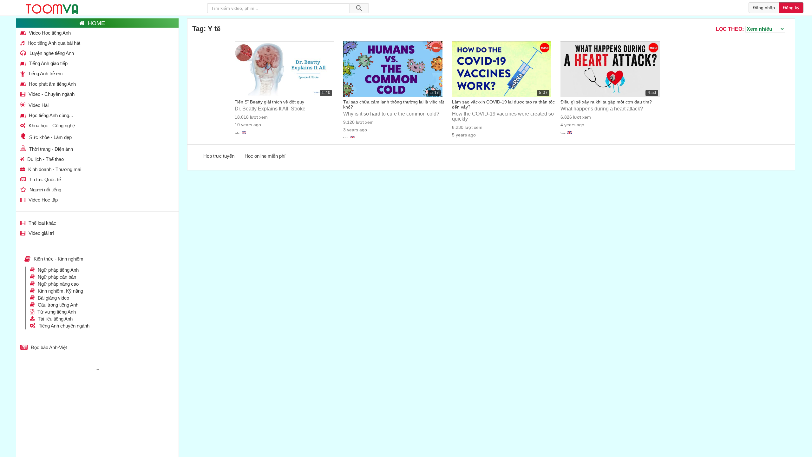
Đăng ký (791, 7)
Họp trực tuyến (218, 156)
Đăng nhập (764, 7)
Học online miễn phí (265, 156)
